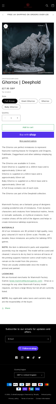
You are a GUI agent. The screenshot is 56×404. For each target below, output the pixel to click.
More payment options (28, 141)
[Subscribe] (48, 339)
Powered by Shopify (32, 394)
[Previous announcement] (3, 15)
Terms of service (27, 398)
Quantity (5, 113)
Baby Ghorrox (11, 107)
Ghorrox (45, 101)
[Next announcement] (53, 15)
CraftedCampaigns (17, 394)
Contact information (43, 398)
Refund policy (46, 394)
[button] (3, 5)
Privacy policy (14, 398)
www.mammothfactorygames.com (26, 281)
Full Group (10, 101)
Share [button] (7, 308)
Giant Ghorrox (28, 101)
